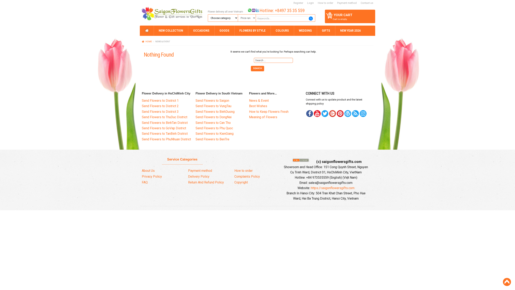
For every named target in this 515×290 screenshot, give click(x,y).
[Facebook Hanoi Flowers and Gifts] (309, 113)
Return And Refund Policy (206, 182)
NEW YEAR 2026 (350, 30)
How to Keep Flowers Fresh (268, 112)
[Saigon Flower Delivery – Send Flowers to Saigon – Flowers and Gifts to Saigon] (173, 12)
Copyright (241, 182)
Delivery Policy (198, 176)
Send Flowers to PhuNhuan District (166, 139)
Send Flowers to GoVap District (164, 128)
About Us (148, 171)
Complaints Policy (247, 176)
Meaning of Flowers (263, 117)
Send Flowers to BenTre (212, 139)
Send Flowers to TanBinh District (165, 134)
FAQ (145, 182)
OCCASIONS (201, 30)
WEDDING (305, 30)
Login (310, 2)
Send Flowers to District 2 (160, 106)
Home (148, 41)
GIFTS (326, 30)
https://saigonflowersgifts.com (332, 188)
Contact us (367, 2)
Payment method (347, 2)
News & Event (259, 101)
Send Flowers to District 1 (160, 101)
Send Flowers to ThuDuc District (164, 117)
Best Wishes (258, 106)
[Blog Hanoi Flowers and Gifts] (347, 113)
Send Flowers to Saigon (212, 101)
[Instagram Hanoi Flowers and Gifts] (363, 113)
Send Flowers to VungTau (213, 106)
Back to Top (507, 282)
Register (298, 2)
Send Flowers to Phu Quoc (214, 128)
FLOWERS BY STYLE (252, 30)
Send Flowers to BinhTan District (165, 123)
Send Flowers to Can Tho (213, 123)
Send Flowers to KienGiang (215, 134)
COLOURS (282, 30)
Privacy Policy (152, 176)
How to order (325, 2)
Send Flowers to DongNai (214, 117)
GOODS (224, 30)
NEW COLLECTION (171, 30)
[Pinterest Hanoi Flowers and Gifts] (325, 113)
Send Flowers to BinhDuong (215, 112)
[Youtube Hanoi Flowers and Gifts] (317, 113)
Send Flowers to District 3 (160, 112)
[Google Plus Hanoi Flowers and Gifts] (332, 113)
